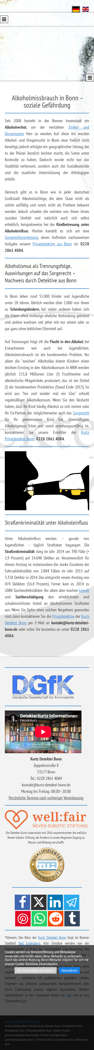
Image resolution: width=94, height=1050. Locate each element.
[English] (85, 9)
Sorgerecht (81, 413)
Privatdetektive (63, 616)
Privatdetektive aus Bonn (52, 244)
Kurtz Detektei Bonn (52, 937)
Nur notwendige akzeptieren (35, 970)
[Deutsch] (76, 9)
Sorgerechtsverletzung (21, 237)
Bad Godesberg (29, 943)
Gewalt (84, 590)
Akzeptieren (69, 970)
